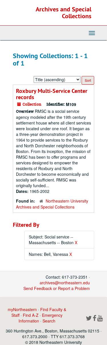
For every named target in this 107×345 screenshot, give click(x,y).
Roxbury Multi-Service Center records (51, 94)
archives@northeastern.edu (65, 282)
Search (49, 321)
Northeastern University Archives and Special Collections (52, 204)
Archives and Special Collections (63, 12)
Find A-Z (31, 315)
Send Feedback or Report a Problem (56, 288)
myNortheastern (22, 309)
